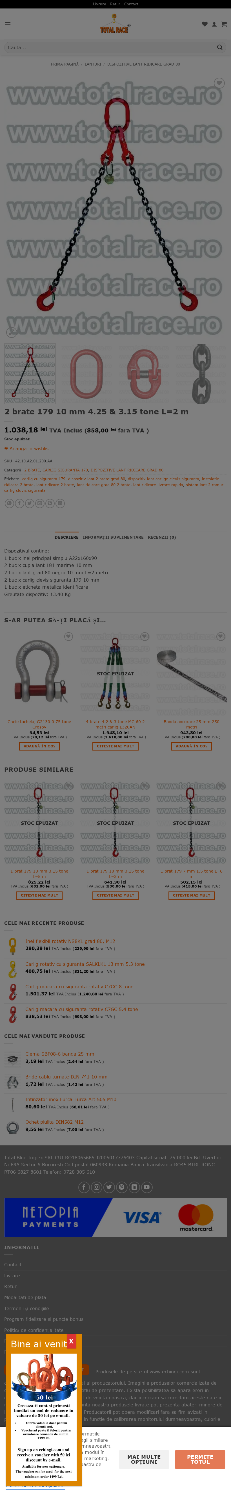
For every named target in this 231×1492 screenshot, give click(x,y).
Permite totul (200, 1459)
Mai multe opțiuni (144, 1459)
